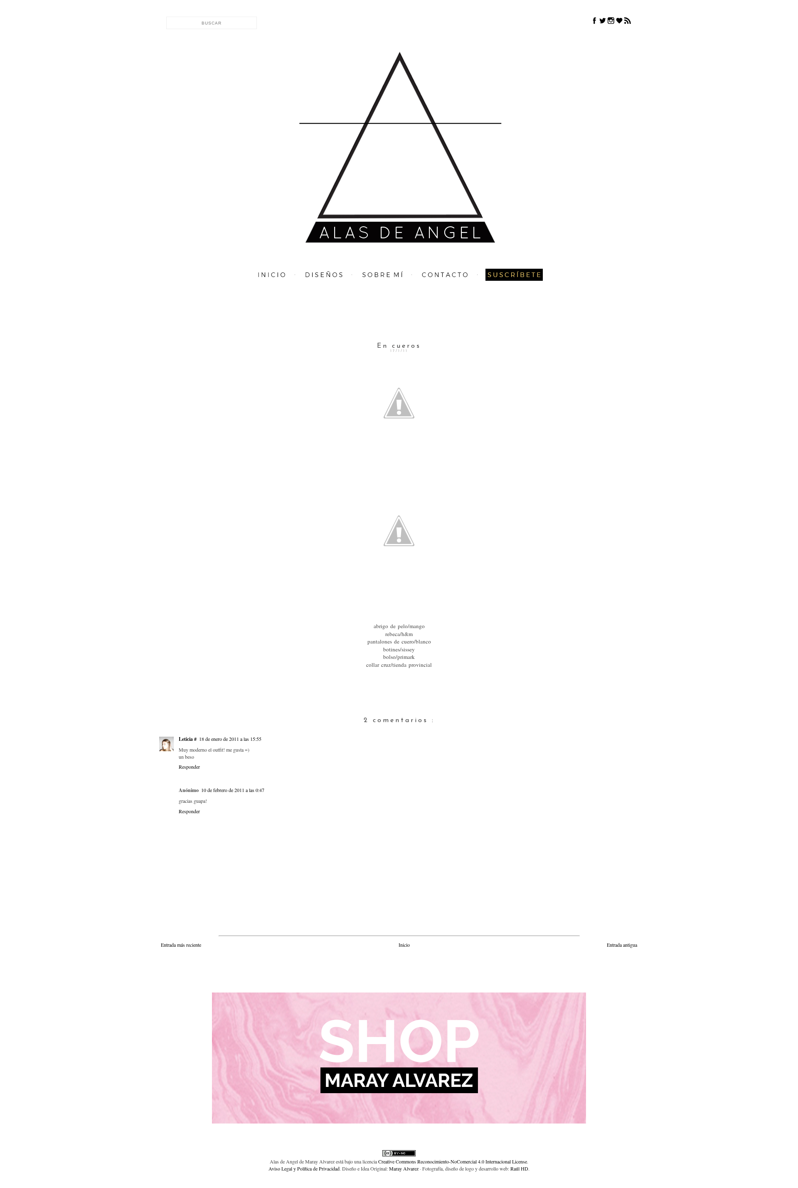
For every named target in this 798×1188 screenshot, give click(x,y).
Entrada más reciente (181, 944)
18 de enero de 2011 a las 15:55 (230, 738)
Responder (189, 766)
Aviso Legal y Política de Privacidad (304, 1168)
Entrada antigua (622, 944)
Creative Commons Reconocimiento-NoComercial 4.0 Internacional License (452, 1161)
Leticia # (188, 738)
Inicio (404, 944)
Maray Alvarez (404, 1168)
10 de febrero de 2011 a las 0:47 (232, 790)
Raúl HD (519, 1168)
